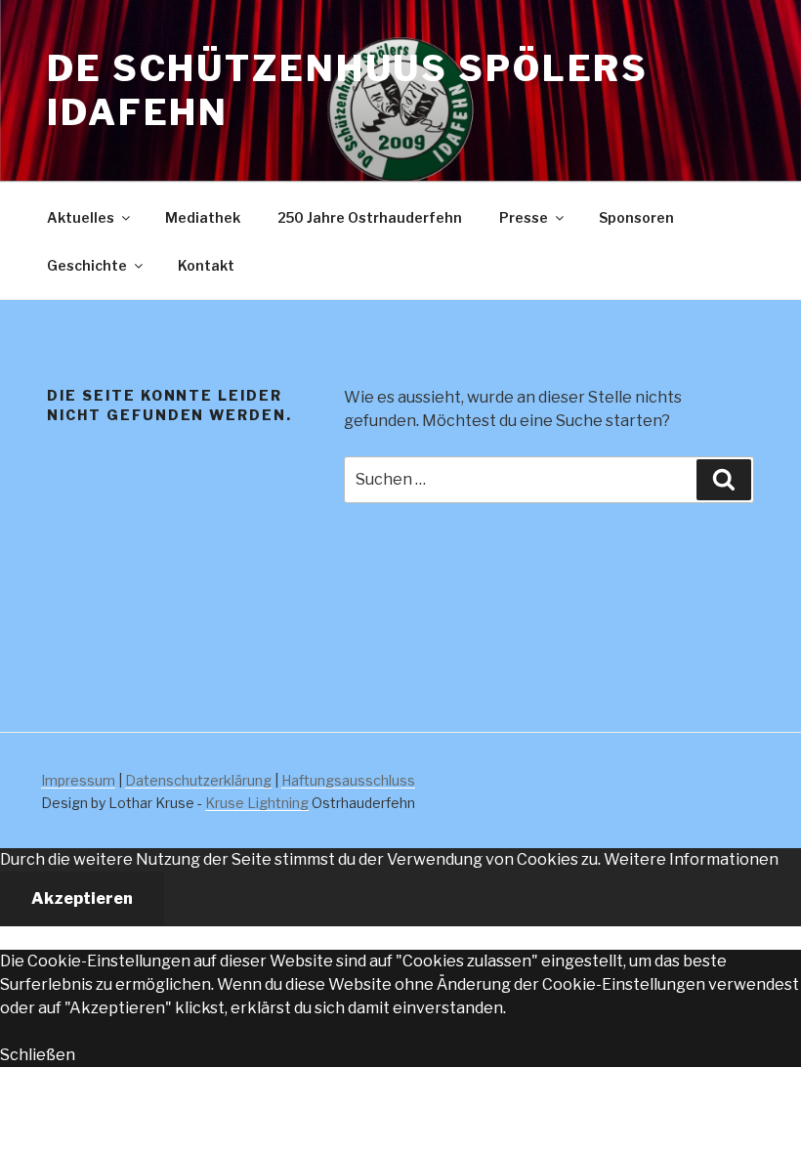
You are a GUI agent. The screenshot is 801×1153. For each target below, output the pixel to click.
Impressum (78, 780)
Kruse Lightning (257, 802)
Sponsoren (636, 217)
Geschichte (87, 265)
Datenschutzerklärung (198, 780)
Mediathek (202, 217)
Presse (523, 217)
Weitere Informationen (691, 859)
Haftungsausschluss (348, 780)
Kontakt (206, 265)
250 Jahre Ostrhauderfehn (369, 217)
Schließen (37, 1055)
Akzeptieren (82, 898)
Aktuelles (80, 217)
